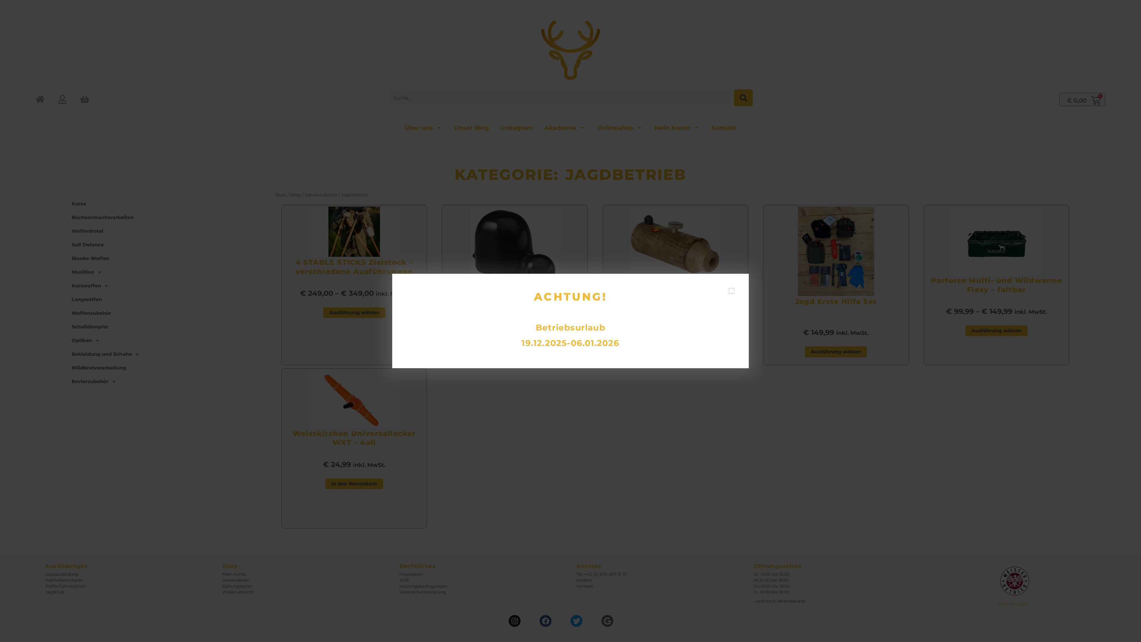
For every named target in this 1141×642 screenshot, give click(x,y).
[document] (570, 321)
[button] (731, 291)
